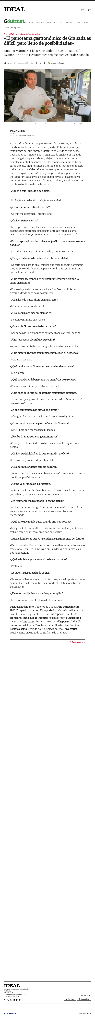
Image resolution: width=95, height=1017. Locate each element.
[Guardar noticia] (8, 63)
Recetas (30, 22)
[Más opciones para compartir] (44, 63)
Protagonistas (51, 22)
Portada (6, 28)
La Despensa (68, 22)
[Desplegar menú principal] (89, 9)
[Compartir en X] (40, 63)
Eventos (85, 22)
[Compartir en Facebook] (36, 63)
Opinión (77, 22)
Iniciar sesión (82, 9)
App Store (71, 999)
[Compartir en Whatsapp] (32, 63)
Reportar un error (78, 642)
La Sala (60, 22)
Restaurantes (40, 22)
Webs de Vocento (84, 1014)
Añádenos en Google (57, 63)
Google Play (85, 999)
